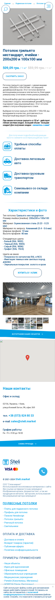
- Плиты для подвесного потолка (20, 509)
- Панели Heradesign (13, 515)
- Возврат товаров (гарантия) (18, 543)
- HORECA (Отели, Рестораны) (18, 584)
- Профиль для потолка (15, 512)
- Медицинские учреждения (18, 577)
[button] (28, 273)
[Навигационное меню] (49, 6)
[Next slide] (47, 299)
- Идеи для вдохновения (16, 567)
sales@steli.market (23, 421)
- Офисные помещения (15, 570)
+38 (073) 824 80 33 (21, 415)
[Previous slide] (8, 299)
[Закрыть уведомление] (52, 586)
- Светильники (10, 526)
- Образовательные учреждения (20, 573)
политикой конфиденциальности (21, 593)
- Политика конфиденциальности (20, 550)
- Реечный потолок (13, 522)
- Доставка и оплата (13, 539)
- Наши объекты (11, 563)
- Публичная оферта (13, 546)
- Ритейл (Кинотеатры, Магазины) (20, 580)
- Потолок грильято (13, 519)
